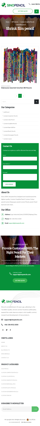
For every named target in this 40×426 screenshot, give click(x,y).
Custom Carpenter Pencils (10, 116)
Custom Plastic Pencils (9, 131)
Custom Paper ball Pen (9, 127)
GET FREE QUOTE (23, 11)
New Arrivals (5, 353)
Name (4, 155)
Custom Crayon (6, 395)
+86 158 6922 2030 (11, 325)
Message (5, 172)
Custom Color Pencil (8, 119)
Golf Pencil (6, 112)
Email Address (6, 163)
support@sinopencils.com (16, 223)
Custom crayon (7, 138)
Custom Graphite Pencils (27, 22)
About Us (4, 346)
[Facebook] (10, 330)
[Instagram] (3, 330)
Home (7, 22)
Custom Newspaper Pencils (10, 135)
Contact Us (5, 357)
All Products (14, 22)
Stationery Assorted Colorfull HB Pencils (16, 88)
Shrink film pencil (21, 25)
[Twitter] (6, 330)
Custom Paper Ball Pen (8, 384)
